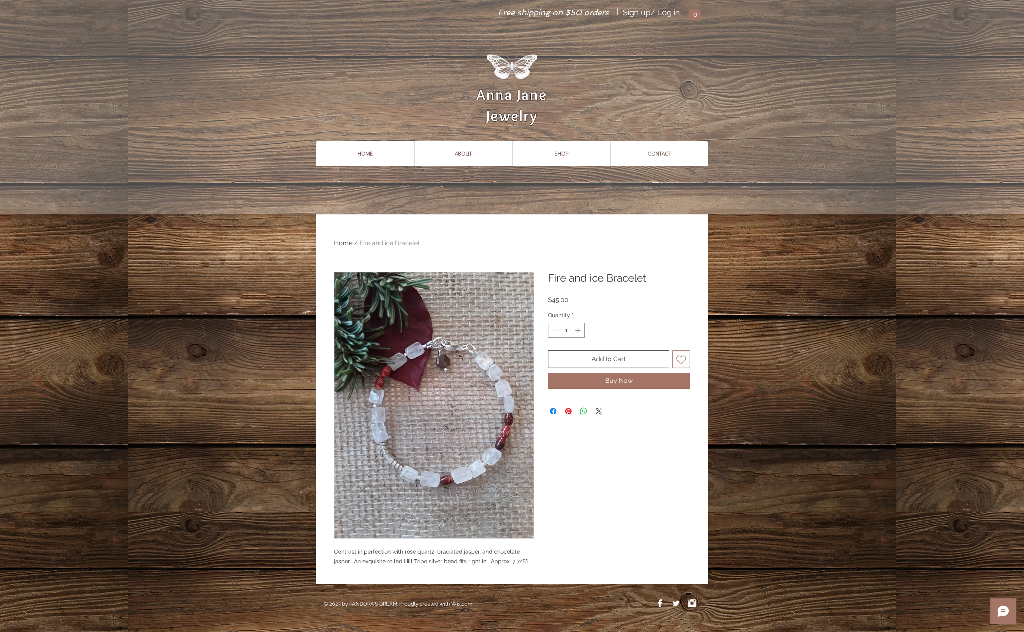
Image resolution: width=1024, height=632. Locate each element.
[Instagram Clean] (692, 603)
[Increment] (579, 330)
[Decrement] (554, 330)
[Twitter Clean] (676, 603)
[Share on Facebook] (553, 411)
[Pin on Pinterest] (568, 411)
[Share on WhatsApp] (583, 411)
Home (343, 243)
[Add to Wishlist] (681, 359)
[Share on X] (599, 411)
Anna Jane (511, 94)
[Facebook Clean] (660, 603)
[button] (695, 11)
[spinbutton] (566, 330)
